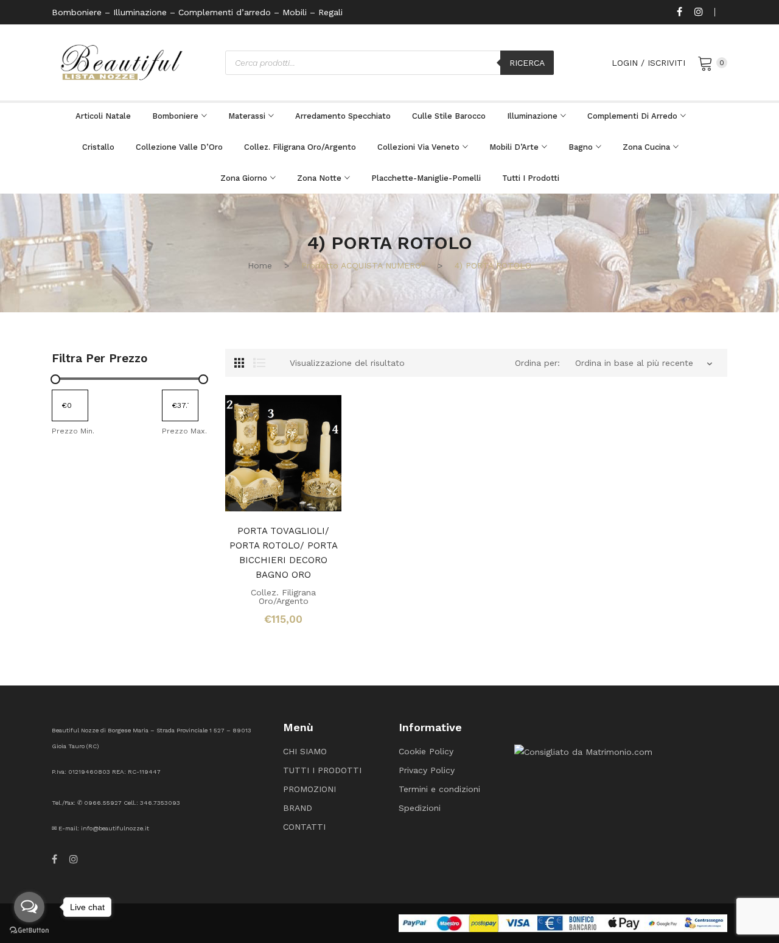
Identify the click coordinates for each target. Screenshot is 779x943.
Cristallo (98, 147)
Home (260, 265)
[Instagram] (698, 12)
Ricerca (527, 63)
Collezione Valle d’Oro (179, 147)
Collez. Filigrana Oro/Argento (300, 147)
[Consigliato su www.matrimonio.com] (583, 750)
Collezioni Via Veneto (418, 147)
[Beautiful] (122, 61)
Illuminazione (532, 116)
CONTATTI (304, 827)
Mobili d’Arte (514, 147)
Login (625, 63)
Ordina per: (537, 363)
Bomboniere (175, 116)
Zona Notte (319, 178)
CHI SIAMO (305, 751)
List (259, 363)
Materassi (246, 116)
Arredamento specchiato (343, 116)
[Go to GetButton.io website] (29, 930)
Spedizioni (420, 808)
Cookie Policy (426, 751)
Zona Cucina (646, 147)
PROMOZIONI (309, 789)
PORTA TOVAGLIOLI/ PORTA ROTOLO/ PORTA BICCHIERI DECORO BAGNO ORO (283, 552)
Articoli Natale (103, 116)
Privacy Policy (427, 770)
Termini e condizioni (439, 789)
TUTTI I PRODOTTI (322, 770)
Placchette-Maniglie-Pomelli (426, 178)
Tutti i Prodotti (530, 178)
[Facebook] (679, 12)
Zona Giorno (243, 178)
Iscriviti (666, 63)
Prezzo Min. (73, 431)
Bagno (580, 147)
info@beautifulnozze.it (115, 828)
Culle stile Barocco (449, 116)
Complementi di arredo (632, 116)
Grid (239, 363)
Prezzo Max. (184, 431)
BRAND (297, 808)
